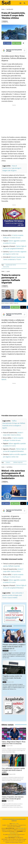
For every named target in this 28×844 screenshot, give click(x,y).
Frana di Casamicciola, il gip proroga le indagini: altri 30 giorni (11, 168)
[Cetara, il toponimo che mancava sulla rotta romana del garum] (14, 789)
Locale (8, 271)
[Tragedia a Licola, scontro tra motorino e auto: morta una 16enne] (14, 667)
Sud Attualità (9, 9)
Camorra (8, 462)
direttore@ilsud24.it (22, 828)
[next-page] (5, 693)
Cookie (17, 823)
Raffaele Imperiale (18, 462)
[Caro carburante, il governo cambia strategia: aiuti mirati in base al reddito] (14, 760)
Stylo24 (3, 379)
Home (2, 9)
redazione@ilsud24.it (14, 833)
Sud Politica (9, 467)
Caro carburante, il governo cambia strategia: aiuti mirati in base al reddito (12, 595)
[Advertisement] (14, 120)
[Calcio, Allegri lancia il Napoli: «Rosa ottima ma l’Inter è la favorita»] (14, 734)
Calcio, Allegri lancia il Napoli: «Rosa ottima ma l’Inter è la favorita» (13, 743)
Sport (3, 745)
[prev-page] (3, 693)
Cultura (4, 801)
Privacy (13, 823)
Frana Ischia (6, 266)
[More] (23, 43)
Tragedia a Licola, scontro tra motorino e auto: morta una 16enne (12, 678)
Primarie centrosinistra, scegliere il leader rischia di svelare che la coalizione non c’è (14, 646)
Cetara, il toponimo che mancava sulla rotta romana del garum (12, 798)
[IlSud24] (12, 3)
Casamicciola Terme (11, 265)
